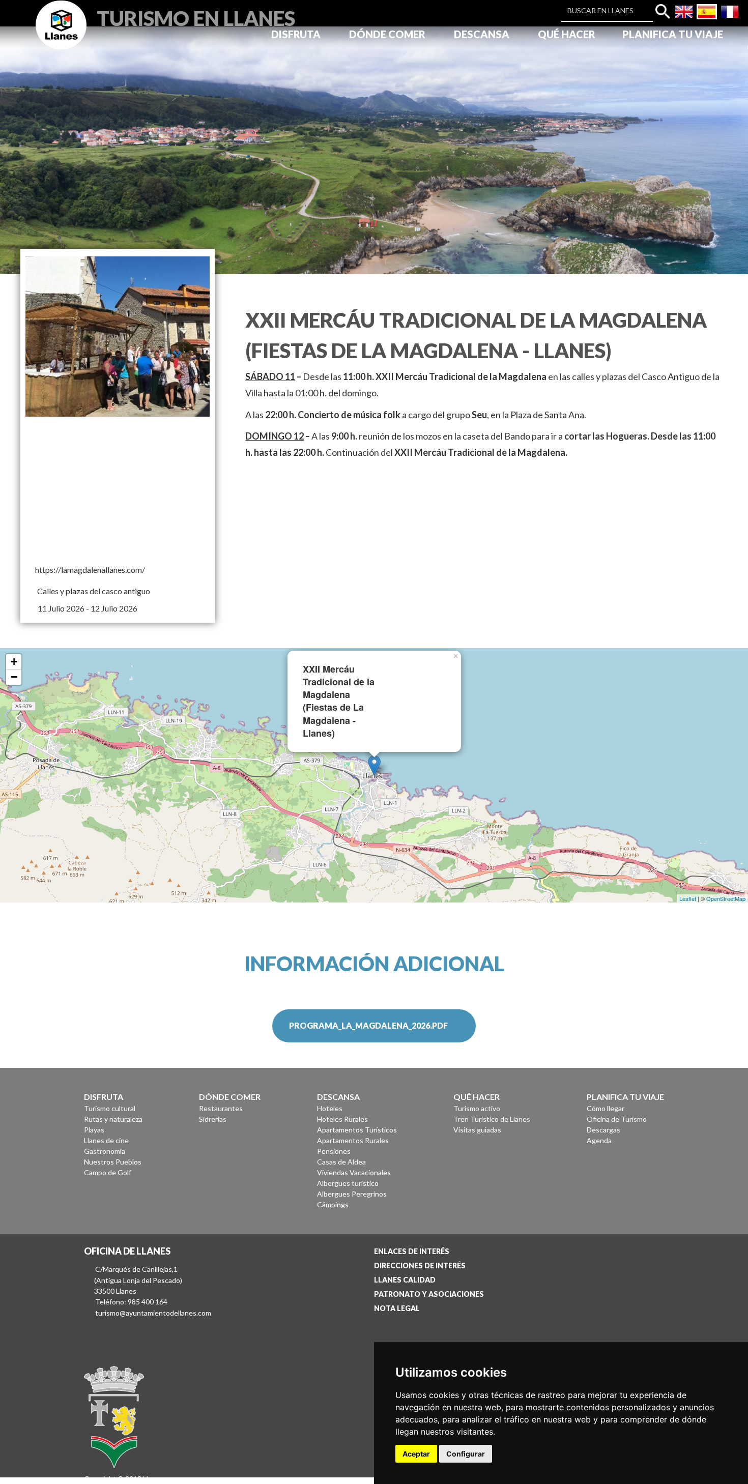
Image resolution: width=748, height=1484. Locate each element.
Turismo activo (476, 1108)
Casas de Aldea (341, 1161)
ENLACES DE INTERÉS (411, 1251)
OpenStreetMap (725, 898)
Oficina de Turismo (617, 1119)
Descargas (603, 1129)
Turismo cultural (109, 1108)
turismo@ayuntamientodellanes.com (153, 1312)
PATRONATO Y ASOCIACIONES (429, 1294)
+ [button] (14, 661)
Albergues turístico (348, 1183)
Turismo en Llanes (196, 17)
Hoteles (329, 1108)
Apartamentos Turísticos (357, 1129)
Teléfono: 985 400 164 (131, 1301)
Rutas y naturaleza (113, 1119)
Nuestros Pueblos (112, 1161)
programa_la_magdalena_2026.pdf (368, 1025)
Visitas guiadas (477, 1129)
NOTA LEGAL (397, 1308)
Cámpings (333, 1204)
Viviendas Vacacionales (354, 1172)
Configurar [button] (465, 1453)
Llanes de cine (106, 1140)
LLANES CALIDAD (405, 1279)
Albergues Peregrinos (352, 1193)
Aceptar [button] (416, 1453)
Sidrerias (212, 1119)
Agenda (599, 1140)
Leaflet (687, 898)
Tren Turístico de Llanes (491, 1119)
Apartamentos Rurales (353, 1140)
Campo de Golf (107, 1172)
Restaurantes (221, 1108)
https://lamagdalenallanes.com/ (90, 569)
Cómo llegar (605, 1108)
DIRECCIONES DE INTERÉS (420, 1265)
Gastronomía (104, 1151)
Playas (94, 1129)
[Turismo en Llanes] (61, 36)
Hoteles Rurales (342, 1119)
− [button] (14, 677)
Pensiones (334, 1151)
